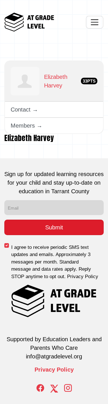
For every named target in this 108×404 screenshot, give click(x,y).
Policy (65, 369)
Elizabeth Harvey (55, 81)
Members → (26, 125)
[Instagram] (68, 388)
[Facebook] (40, 388)
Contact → (24, 109)
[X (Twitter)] (54, 388)
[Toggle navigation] (94, 22)
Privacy (46, 369)
